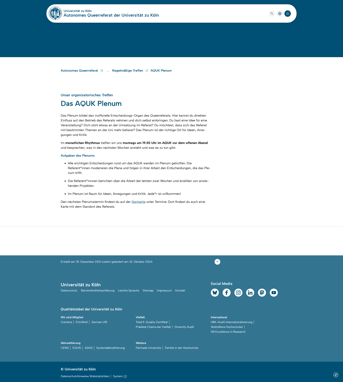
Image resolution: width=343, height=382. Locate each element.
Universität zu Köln (88, 11)
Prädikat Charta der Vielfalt (153, 327)
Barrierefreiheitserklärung (98, 290)
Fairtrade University (148, 347)
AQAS (89, 347)
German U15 (99, 322)
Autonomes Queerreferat (80, 71)
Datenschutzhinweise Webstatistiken (85, 376)
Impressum (164, 290)
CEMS (65, 347)
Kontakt (180, 290)
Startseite (138, 202)
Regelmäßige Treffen (128, 71)
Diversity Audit (184, 327)
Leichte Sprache (128, 290)
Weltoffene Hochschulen (227, 327)
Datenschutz (69, 290)
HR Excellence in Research (228, 331)
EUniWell (82, 322)
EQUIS (77, 347)
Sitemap (148, 290)
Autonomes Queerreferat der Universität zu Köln (111, 15)
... (108, 70)
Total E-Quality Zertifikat (152, 322)
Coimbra (66, 322)
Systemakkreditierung (110, 347)
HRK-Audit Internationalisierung (231, 322)
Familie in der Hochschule (181, 347)
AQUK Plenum (161, 71)
